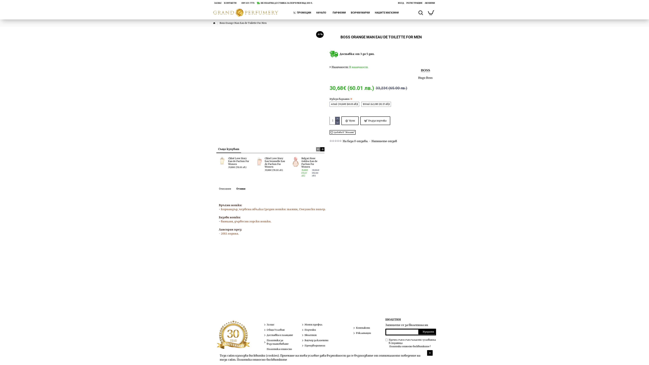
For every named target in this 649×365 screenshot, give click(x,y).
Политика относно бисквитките (262, 359)
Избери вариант (340, 99)
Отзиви (240, 188)
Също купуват (228, 149)
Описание (225, 188)
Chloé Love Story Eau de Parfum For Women (238, 161)
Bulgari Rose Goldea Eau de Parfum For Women (309, 162)
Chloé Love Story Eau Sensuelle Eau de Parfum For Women (275, 162)
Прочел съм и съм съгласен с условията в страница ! (412, 343)
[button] (318, 149)
